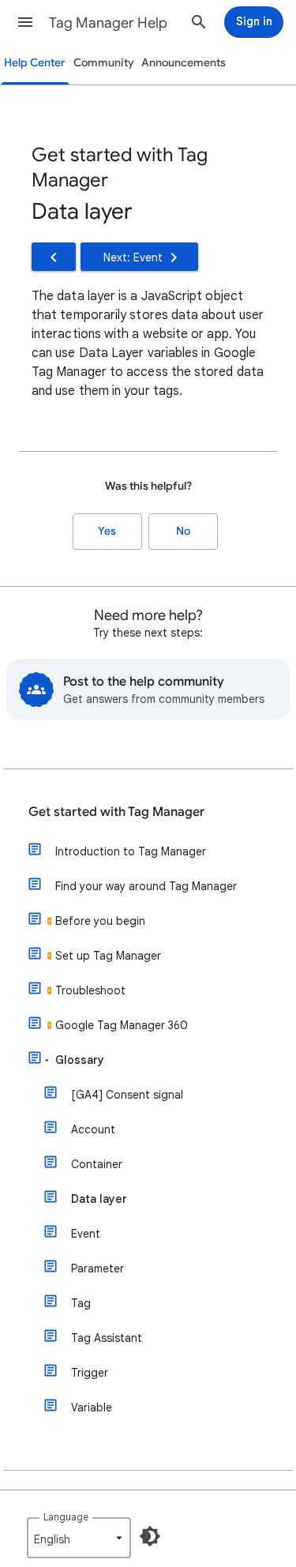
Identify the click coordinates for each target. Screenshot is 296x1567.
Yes (107, 531)
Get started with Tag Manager (116, 812)
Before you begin (100, 921)
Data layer (99, 1199)
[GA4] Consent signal (127, 1095)
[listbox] (79, 1537)
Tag (81, 1303)
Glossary (79, 1060)
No (183, 531)
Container (96, 1164)
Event (85, 1234)
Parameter (97, 1268)
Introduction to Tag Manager (130, 851)
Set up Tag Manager (108, 956)
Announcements (183, 63)
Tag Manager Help (108, 23)
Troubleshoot (90, 990)
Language (65, 1517)
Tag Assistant (106, 1338)
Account (93, 1129)
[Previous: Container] (54, 256)
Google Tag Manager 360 (121, 1025)
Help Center (35, 63)
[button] (25, 22)
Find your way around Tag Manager (146, 886)
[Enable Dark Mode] (150, 1536)
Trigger (89, 1373)
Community (103, 63)
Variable (91, 1407)
